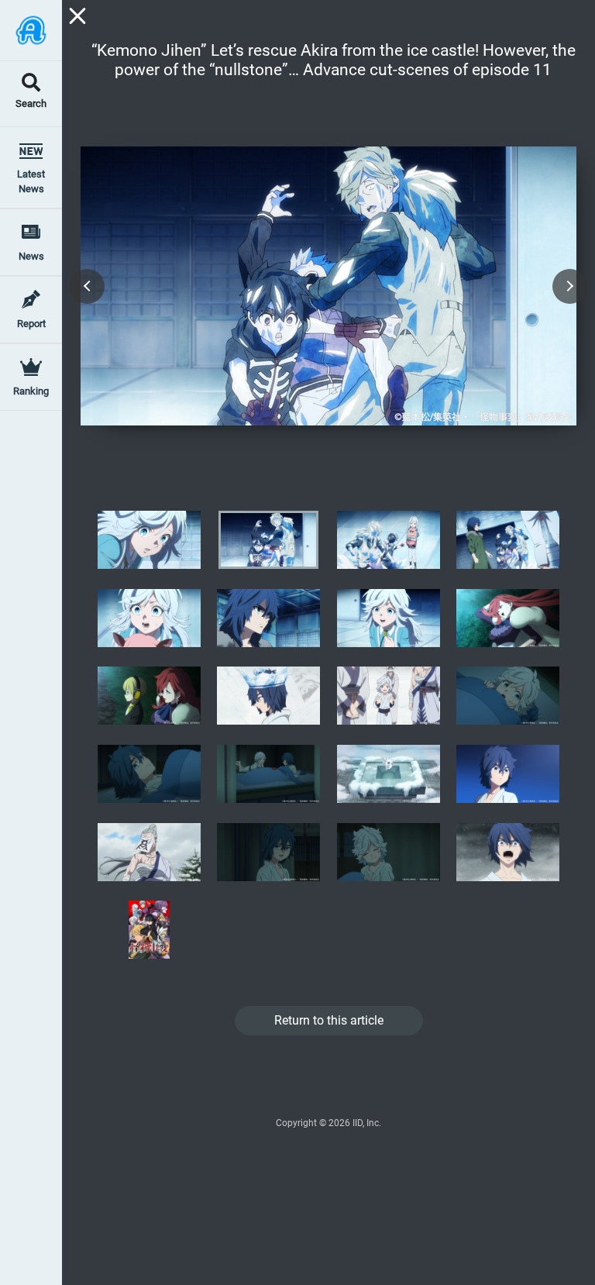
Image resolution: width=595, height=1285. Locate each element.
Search (30, 104)
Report (31, 323)
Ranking (31, 391)
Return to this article (328, 1020)
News (31, 256)
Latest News (31, 181)
